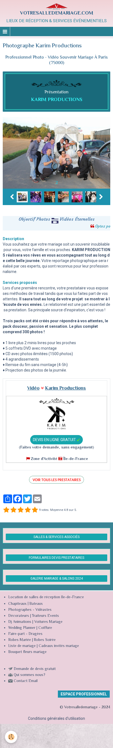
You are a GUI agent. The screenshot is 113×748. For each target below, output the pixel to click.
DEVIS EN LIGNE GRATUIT (55, 440)
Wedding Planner (21, 628)
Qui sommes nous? (29, 675)
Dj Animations (19, 622)
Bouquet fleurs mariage (27, 652)
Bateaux (36, 604)
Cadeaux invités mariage (59, 646)
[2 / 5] (13, 510)
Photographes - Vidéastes (30, 610)
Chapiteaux (17, 604)
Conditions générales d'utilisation (56, 718)
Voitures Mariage (48, 622)
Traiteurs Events (45, 616)
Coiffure (45, 628)
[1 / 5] (6, 510)
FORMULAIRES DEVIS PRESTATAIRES (56, 558)
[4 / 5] (28, 510)
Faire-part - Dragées (25, 634)
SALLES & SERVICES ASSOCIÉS (56, 537)
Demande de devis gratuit (35, 669)
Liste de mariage (22, 646)
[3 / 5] (21, 510)
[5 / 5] (35, 510)
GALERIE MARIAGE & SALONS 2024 (56, 578)
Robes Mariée (19, 640)
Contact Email (26, 681)
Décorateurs (18, 616)
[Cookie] (11, 737)
